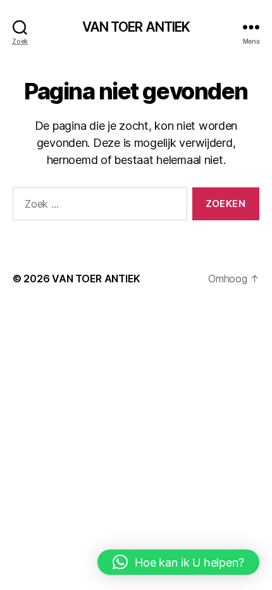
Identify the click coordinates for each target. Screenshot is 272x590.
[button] (178, 562)
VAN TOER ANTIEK (136, 27)
